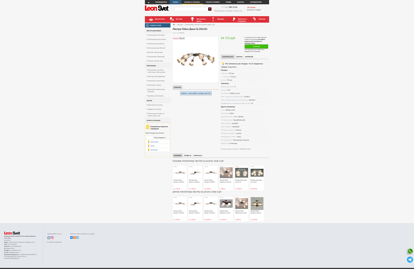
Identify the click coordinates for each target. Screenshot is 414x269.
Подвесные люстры (154, 109)
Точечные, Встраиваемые (156, 76)
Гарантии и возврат (213, 2)
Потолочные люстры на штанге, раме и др (156, 115)
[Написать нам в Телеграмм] (410, 260)
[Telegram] (77, 237)
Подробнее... (232, 67)
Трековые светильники (156, 96)
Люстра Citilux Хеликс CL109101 (178, 181)
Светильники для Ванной (156, 48)
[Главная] (174, 24)
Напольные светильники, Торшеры (156, 90)
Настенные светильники (156, 81)
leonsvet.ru (7, 240)
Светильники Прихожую (156, 57)
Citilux (236, 117)
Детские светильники (155, 52)
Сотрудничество (256, 2)
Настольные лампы (154, 85)
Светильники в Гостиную (156, 35)
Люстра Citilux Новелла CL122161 (225, 181)
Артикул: (175, 33)
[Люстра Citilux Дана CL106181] (195, 59)
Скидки (175, 2)
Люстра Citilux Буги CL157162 (256, 181)
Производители (161, 2)
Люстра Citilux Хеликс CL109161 (194, 181)
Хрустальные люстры (155, 105)
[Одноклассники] (74, 237)
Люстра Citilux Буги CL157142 (241, 181)
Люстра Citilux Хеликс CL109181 (209, 181)
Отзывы (228, 2)
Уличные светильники (155, 61)
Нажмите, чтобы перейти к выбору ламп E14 (195, 93)
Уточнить (256, 46)
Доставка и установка (192, 2)
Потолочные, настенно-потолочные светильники (156, 71)
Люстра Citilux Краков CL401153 (256, 212)
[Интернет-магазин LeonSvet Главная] (160, 11)
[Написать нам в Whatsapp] (410, 251)
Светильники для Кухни (156, 44)
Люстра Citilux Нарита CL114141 (225, 212)
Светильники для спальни (157, 39)
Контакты (240, 2)
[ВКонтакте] (71, 237)
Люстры (180, 25)
